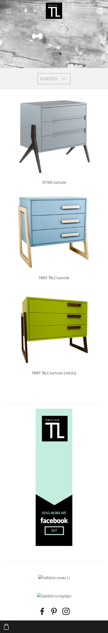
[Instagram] (66, 611)
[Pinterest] (54, 611)
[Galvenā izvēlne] (8, 11)
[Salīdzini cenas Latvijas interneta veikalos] (54, 577)
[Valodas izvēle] (99, 11)
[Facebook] (42, 611)
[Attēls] (54, 477)
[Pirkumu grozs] (6, 626)
